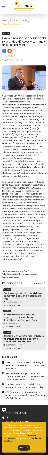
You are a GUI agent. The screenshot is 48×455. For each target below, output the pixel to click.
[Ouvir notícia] (4, 51)
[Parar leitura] (9, 51)
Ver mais (38, 283)
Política (6, 33)
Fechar (24, 447)
